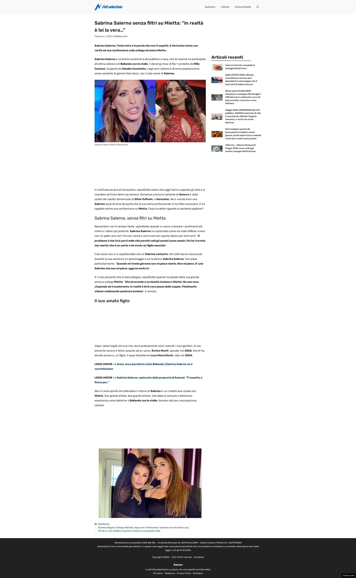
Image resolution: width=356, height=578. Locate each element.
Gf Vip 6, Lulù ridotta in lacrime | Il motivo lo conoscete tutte (129, 531)
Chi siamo (158, 573)
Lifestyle (225, 7)
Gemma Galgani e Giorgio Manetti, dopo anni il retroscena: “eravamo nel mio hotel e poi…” (144, 527)
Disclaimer (198, 573)
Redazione (170, 573)
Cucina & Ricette (243, 7)
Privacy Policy (184, 573)
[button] (257, 7)
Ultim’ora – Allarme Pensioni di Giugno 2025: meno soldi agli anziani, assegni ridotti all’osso (240, 148)
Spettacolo (210, 7)
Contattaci (199, 557)
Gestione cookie (348, 575)
